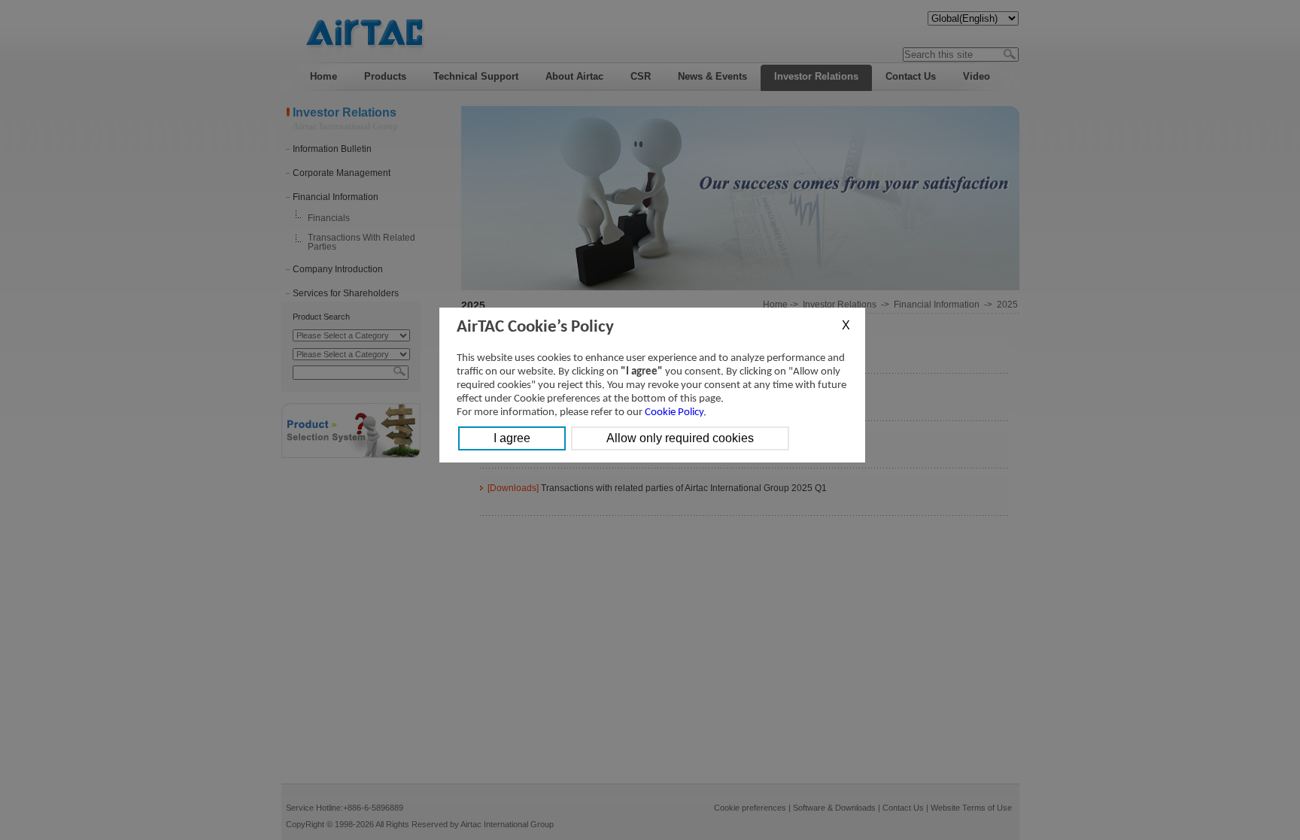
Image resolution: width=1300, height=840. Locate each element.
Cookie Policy (674, 412)
